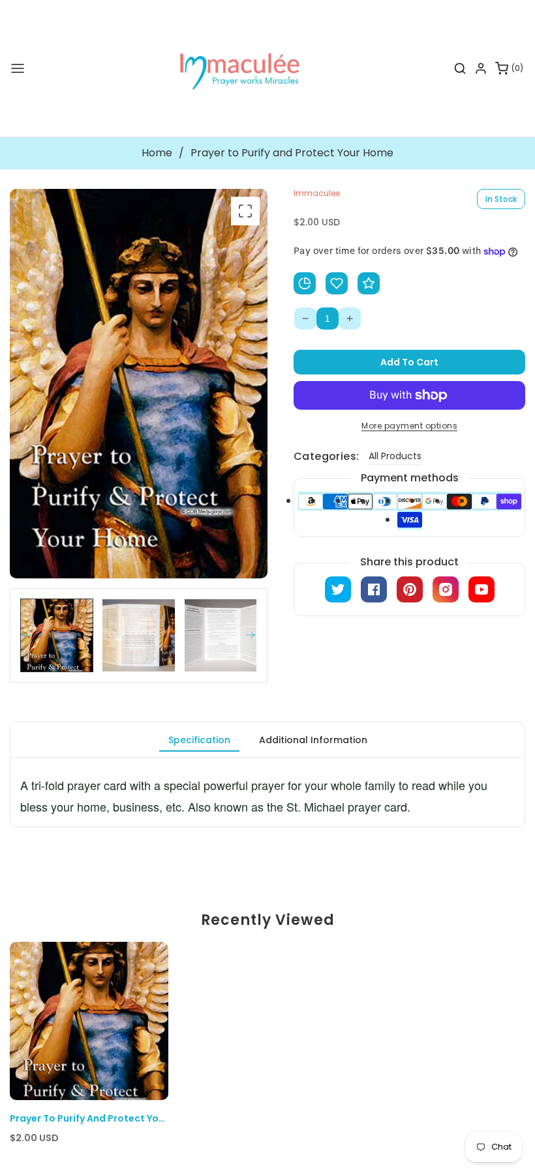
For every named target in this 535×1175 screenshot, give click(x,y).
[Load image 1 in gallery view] (57, 635)
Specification (199, 739)
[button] (17, 68)
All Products (395, 455)
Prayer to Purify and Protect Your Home (89, 1118)
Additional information (313, 739)
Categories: (326, 456)
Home (157, 153)
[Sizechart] (305, 283)
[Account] (480, 68)
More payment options (409, 425)
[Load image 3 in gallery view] (220, 635)
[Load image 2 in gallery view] (138, 635)
